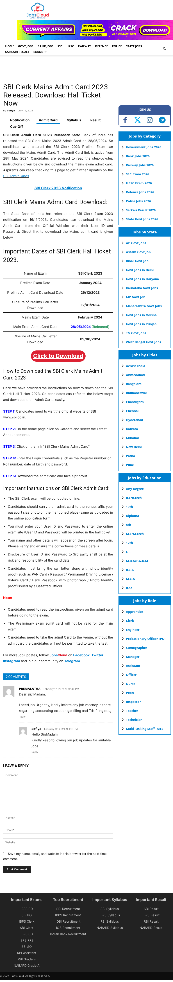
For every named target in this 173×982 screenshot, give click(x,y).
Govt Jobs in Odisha (141, 315)
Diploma (132, 516)
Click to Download (58, 355)
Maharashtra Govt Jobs (144, 306)
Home (9, 46)
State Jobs (134, 46)
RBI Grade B (27, 959)
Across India (135, 366)
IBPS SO (26, 934)
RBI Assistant (26, 953)
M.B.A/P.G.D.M (137, 561)
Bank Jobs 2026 (138, 156)
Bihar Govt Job (137, 261)
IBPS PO (26, 909)
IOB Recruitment (68, 928)
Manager (132, 657)
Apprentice (134, 612)
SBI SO (26, 946)
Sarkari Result (17, 52)
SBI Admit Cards (16, 176)
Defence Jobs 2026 (140, 192)
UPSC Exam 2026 (139, 183)
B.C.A (130, 570)
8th (128, 525)
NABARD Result (151, 928)
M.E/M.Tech (135, 534)
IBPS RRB (27, 940)
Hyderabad (134, 420)
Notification (20, 120)
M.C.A (130, 579)
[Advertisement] (85, 69)
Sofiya (11, 110)
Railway (84, 46)
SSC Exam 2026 (137, 174)
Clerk (130, 621)
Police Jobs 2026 (138, 201)
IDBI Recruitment (68, 921)
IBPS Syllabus (110, 915)
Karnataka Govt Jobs (142, 288)
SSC (59, 46)
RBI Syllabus (109, 921)
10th (129, 507)
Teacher (132, 711)
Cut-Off (16, 126)
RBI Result (151, 921)
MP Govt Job (135, 297)
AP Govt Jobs (136, 243)
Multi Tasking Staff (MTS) (145, 729)
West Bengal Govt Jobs (143, 342)
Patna (130, 456)
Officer (131, 675)
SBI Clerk (26, 928)
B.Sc (129, 588)
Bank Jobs (45, 46)
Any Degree (135, 489)
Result (95, 120)
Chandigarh (135, 402)
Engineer (132, 630)
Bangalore (133, 384)
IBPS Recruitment (68, 915)
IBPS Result (151, 915)
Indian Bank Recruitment (68, 934)
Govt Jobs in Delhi (140, 270)
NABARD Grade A (26, 965)
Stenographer (136, 648)
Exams (38, 52)
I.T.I (129, 552)
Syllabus (74, 120)
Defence (101, 46)
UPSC (70, 46)
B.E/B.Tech (134, 498)
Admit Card (48, 120)
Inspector (133, 702)
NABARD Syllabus (110, 928)
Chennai (132, 411)
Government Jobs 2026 (143, 147)
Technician (134, 720)
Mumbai (132, 438)
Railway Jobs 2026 (140, 165)
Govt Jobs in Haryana (142, 279)
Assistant (133, 666)
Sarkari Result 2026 (141, 210)
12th (129, 543)
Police (117, 46)
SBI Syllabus (109, 909)
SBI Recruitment (68, 909)
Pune (130, 465)
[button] (164, 49)
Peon (130, 693)
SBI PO (26, 915)
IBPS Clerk (26, 921)
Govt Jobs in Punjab (141, 324)
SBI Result (151, 909)
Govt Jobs (25, 46)
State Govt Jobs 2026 (142, 219)
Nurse (130, 684)
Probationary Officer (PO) (146, 639)
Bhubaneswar (136, 393)
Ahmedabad (135, 375)
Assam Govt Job (138, 252)
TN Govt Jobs (136, 333)
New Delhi (134, 447)
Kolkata (132, 429)
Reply (22, 716)
